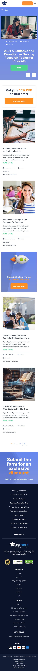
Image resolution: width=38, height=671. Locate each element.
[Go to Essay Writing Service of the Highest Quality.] (2, 10)
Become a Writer (19, 623)
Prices (19, 604)
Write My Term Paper (19, 491)
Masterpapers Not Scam (19, 615)
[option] (19, 46)
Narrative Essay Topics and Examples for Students (15, 220)
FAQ (19, 595)
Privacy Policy (19, 661)
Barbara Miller (12, 174)
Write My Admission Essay (19, 511)
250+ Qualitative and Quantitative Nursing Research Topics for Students (19, 56)
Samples (19, 592)
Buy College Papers (19, 519)
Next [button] (34, 75)
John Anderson (13, 361)
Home (19, 573)
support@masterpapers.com (19, 636)
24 (20, 444)
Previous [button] (28, 75)
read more (8, 163)
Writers (18, 584)
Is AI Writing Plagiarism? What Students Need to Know (15, 407)
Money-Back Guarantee (19, 665)
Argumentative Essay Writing (19, 507)
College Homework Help (19, 495)
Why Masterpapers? (19, 581)
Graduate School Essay (19, 527)
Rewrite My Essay (19, 499)
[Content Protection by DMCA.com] (29, 562)
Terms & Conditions (19, 659)
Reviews (19, 588)
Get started (27, 3)
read (19, 68)
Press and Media (19, 619)
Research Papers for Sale (19, 503)
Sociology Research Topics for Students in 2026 (15, 149)
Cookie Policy (19, 663)
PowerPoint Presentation (19, 523)
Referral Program (19, 612)
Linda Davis (12, 245)
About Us (19, 577)
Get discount (19, 286)
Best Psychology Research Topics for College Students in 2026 (16, 338)
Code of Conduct (19, 626)
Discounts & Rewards (19, 608)
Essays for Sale (19, 515)
